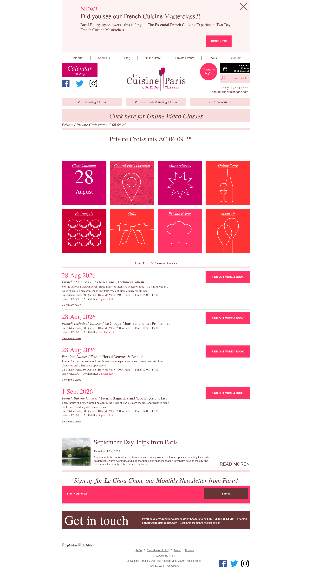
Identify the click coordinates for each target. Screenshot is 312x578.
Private (68, 124)
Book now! (219, 41)
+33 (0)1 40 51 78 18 (234, 88)
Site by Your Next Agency (164, 566)
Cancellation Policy (158, 550)
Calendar (77, 58)
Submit (226, 493)
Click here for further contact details (200, 523)
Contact (236, 58)
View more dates (71, 305)
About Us (104, 58)
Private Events (184, 58)
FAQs (139, 550)
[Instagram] (93, 83)
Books (213, 58)
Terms (177, 550)
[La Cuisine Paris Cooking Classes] (156, 79)
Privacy (189, 550)
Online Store (153, 58)
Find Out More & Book (228, 276)
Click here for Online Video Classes (156, 115)
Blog (127, 58)
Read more (233, 464)
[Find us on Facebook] (66, 83)
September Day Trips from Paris (136, 441)
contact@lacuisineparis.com (230, 92)
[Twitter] (80, 83)
